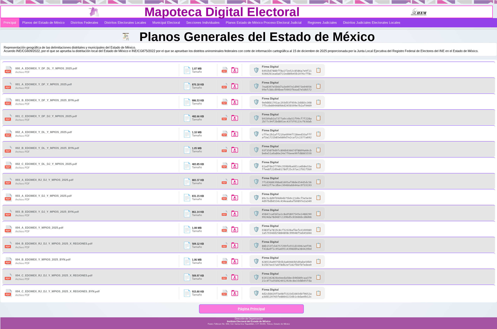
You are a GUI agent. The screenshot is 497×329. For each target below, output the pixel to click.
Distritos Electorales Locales (125, 22)
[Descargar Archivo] (234, 70)
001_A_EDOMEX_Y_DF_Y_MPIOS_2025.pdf (43, 84)
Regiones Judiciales (322, 22)
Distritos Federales (84, 22)
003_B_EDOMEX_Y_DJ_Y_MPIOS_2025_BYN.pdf (47, 211)
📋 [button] (318, 70)
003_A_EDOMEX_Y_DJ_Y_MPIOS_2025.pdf (43, 195)
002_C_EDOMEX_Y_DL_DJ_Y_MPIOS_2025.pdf (46, 163)
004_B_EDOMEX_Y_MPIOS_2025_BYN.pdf (42, 259)
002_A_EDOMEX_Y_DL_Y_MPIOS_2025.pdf (43, 132)
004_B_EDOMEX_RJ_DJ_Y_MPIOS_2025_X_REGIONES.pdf (53, 243)
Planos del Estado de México (43, 22)
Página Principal (251, 309)
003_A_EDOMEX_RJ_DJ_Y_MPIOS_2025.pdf (44, 179)
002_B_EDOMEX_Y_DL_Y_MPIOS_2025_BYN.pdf (47, 148)
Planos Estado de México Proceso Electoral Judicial (264, 22)
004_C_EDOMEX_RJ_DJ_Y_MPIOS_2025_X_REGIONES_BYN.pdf (57, 291)
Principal (9, 22)
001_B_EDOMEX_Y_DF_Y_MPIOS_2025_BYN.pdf (47, 100)
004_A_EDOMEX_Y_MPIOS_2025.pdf (39, 227)
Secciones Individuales (203, 22)
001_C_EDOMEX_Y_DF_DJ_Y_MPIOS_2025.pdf (46, 116)
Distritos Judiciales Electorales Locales (371, 22)
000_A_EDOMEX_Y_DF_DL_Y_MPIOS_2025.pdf (46, 68)
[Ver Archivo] (224, 70)
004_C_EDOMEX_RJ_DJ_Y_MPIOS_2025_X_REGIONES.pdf (53, 275)
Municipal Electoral (166, 22)
